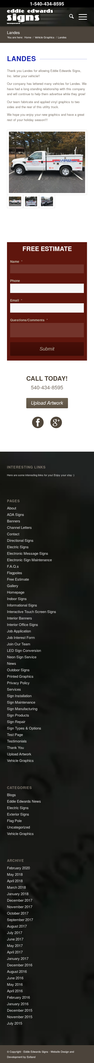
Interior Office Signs (22, 624)
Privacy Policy (18, 682)
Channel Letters (19, 527)
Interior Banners (19, 617)
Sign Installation (19, 695)
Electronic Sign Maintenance (29, 559)
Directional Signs (20, 540)
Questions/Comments (29, 320)
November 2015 (19, 1016)
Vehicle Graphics (20, 760)
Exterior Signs (18, 814)
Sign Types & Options (24, 727)
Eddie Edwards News (24, 801)
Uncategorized (18, 826)
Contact (13, 533)
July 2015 (14, 1023)
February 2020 (18, 867)
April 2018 (15, 880)
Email (16, 300)
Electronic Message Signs (27, 553)
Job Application (19, 630)
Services (14, 689)
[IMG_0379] (31, 201)
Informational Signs (22, 604)
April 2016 (15, 990)
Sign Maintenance (21, 702)
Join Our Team (18, 643)
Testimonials (17, 740)
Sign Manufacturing (22, 708)
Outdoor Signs (18, 669)
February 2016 (18, 997)
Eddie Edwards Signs (35, 1051)
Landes (13, 32)
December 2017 (19, 900)
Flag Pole (14, 820)
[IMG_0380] (47, 201)
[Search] (69, 16)
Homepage (15, 592)
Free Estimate (18, 579)
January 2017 (17, 958)
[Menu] (80, 16)
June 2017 (15, 938)
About (11, 507)
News (11, 663)
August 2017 (17, 926)
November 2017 (19, 906)
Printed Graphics (20, 676)
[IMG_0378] (47, 162)
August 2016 (17, 971)
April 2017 (15, 951)
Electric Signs (18, 546)
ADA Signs (15, 514)
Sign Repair (16, 721)
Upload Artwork (47, 402)
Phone (15, 281)
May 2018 (15, 874)
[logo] (39, 16)
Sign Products (18, 715)
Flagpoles (14, 572)
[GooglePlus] (56, 422)
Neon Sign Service (21, 656)
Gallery (12, 585)
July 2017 (14, 932)
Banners (13, 520)
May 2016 (15, 984)
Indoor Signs (17, 598)
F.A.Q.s (13, 566)
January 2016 (17, 1003)
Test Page (15, 734)
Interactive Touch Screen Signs (31, 611)
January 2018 (17, 893)
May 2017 (15, 945)
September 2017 (20, 919)
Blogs (11, 794)
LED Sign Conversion (24, 650)
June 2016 (15, 977)
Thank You (15, 747)
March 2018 (16, 887)
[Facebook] (38, 422)
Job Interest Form (21, 637)
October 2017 (17, 913)
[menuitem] (69, 16)
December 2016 (19, 964)
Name (16, 261)
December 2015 (19, 1010)
